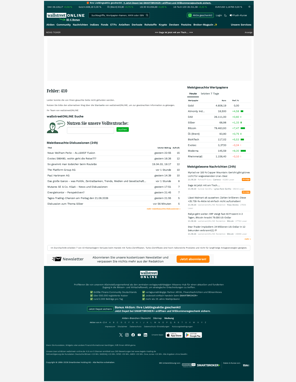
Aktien (50, 24)
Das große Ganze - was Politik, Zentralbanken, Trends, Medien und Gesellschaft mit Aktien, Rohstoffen (109, 181)
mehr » (248, 239)
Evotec (192, 145)
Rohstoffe (150, 24)
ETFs (113, 24)
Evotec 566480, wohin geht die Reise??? (71, 158)
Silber (191, 122)
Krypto (163, 24)
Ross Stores (232, 205)
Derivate (137, 24)
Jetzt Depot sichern (100, 309)
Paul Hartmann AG (58, 175)
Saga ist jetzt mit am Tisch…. (163, 32)
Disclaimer (122, 326)
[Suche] (147, 15)
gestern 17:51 (163, 186)
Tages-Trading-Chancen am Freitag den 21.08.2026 (77, 198)
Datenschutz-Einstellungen (156, 326)
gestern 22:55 (163, 152)
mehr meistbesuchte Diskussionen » (163, 209)
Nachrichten (80, 24)
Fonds (104, 24)
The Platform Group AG (61, 169)
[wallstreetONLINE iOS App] (174, 337)
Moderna (193, 150)
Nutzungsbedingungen (182, 326)
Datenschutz (135, 326)
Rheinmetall (195, 156)
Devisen (174, 24)
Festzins (186, 24)
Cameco (217, 179)
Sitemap (157, 318)
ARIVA (127, 345)
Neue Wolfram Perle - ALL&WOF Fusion (71, 152)
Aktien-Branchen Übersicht (136, 318)
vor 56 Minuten (162, 203)
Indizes (94, 24)
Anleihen (124, 24)
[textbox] (90, 130)
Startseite (100, 105)
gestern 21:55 (163, 198)
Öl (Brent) (194, 133)
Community (64, 24)
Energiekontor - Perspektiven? (65, 192)
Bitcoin (192, 128)
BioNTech (193, 139)
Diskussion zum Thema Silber (65, 203)
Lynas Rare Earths (222, 189)
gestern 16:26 (163, 158)
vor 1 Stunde (163, 169)
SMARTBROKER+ (189, 295)
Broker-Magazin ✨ (205, 24)
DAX (190, 116)
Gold (191, 105)
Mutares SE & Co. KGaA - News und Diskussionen (77, 186)
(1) (213, 230)
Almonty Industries (199, 111)
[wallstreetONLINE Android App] (193, 337)
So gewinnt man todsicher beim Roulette (72, 164)
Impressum (110, 326)
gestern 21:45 (163, 192)
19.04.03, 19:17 (161, 164)
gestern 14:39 (163, 175)
